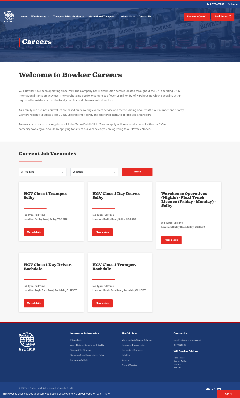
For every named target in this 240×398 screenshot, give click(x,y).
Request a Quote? (197, 16)
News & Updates (129, 365)
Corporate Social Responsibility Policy (87, 355)
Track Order (221, 16)
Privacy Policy (76, 340)
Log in (234, 4)
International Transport (101, 17)
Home (24, 17)
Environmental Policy (79, 360)
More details (34, 232)
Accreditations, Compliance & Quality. (87, 345)
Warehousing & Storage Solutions (137, 340)
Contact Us (145, 17)
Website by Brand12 (65, 388)
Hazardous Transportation (133, 345)
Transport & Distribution (67, 17)
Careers (125, 360)
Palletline (126, 355)
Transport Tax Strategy (80, 350)
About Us (126, 17)
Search (137, 172)
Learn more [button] (103, 393)
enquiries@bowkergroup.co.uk (187, 340)
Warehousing (39, 17)
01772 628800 (217, 4)
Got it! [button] (228, 393)
